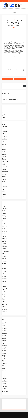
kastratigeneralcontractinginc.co (5, 161)
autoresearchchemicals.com (5, 391)
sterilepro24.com (4, 275)
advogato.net (3, 343)
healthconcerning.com (4, 236)
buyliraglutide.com (4, 138)
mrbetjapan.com (4, 358)
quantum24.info (4, 270)
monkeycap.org (4, 340)
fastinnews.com (4, 298)
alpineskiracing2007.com (5, 381)
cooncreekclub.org (4, 324)
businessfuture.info (4, 213)
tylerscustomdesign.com (5, 332)
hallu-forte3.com (4, 377)
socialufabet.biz (4, 149)
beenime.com (3, 283)
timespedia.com (4, 352)
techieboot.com (4, 130)
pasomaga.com (4, 194)
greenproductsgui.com (4, 235)
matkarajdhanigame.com (5, 216)
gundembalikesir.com (4, 131)
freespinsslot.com (4, 232)
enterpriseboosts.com (4, 345)
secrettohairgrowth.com (4, 362)
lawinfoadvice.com (4, 182)
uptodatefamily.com (4, 186)
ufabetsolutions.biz (4, 148)
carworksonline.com (4, 333)
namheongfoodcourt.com (5, 376)
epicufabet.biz (3, 153)
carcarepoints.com (4, 176)
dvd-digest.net (3, 373)
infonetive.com (4, 367)
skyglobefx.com (4, 264)
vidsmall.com (3, 273)
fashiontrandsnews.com (5, 158)
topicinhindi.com (4, 207)
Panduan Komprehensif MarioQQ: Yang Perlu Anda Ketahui (9, 94)
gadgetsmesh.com (4, 243)
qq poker (3, 116)
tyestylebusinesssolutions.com (5, 288)
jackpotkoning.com (4, 300)
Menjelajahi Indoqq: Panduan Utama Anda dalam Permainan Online (10, 99)
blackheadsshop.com (4, 278)
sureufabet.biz (3, 151)
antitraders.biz (3, 164)
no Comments (17, 25)
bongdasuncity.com (4, 231)
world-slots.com (4, 217)
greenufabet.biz (4, 145)
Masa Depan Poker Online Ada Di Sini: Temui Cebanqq (7, 78)
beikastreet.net (4, 322)
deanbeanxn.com (4, 215)
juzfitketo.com (3, 193)
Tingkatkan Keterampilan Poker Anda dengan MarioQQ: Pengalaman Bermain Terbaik (14, 22)
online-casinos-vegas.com (5, 385)
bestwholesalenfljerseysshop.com (6, 162)
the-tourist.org (3, 342)
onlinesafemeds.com (4, 139)
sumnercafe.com (4, 183)
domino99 (3, 114)
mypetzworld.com (4, 172)
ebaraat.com (3, 134)
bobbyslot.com (4, 225)
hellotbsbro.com (4, 245)
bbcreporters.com (4, 159)
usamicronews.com (4, 304)
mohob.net (3, 227)
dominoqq (3, 117)
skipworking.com (4, 350)
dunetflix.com (3, 184)
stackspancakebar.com (4, 375)
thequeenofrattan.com (4, 255)
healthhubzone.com (4, 133)
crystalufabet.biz (4, 154)
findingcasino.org (4, 259)
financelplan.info (4, 212)
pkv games (14, 19)
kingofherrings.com (4, 357)
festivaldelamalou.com (4, 328)
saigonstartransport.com (5, 366)
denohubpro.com (4, 256)
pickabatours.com (4, 211)
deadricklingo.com (4, 263)
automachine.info (4, 260)
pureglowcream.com (4, 361)
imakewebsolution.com (4, 218)
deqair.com (3, 178)
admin (9, 25)
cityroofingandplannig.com (5, 169)
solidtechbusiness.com (4, 276)
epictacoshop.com (4, 368)
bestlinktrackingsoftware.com (5, 290)
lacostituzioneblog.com (4, 188)
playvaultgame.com (4, 309)
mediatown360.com (4, 383)
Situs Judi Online (14, 12)
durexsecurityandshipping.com (5, 168)
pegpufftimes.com (4, 325)
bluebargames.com (4, 327)
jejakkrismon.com (4, 353)
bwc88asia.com (4, 174)
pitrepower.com (4, 382)
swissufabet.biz (4, 144)
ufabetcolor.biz (4, 146)
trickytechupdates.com (4, 388)
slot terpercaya (4, 110)
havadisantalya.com (4, 129)
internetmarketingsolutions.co (5, 251)
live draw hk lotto (4, 111)
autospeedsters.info (4, 261)
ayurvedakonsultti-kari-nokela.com (6, 163)
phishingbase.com (4, 306)
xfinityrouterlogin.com (4, 386)
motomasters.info (4, 268)
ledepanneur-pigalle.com (5, 372)
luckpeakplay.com (4, 303)
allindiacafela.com (4, 380)
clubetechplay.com (4, 295)
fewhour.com (3, 237)
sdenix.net (3, 341)
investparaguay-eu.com (4, 173)
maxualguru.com (4, 230)
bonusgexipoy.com (4, 294)
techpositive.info (4, 248)
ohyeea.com (3, 189)
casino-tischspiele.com (4, 347)
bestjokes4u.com (4, 223)
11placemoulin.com (4, 226)
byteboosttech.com (4, 135)
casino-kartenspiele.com (5, 346)
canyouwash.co (4, 128)
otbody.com (3, 348)
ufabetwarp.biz (4, 140)
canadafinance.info (4, 370)
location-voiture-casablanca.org (5, 279)
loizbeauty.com (4, 351)
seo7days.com (4, 360)
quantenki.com (4, 271)
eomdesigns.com (4, 266)
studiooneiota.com (4, 258)
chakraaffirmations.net (4, 222)
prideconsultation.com (4, 221)
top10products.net (4, 210)
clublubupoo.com (4, 291)
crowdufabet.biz (4, 156)
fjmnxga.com (3, 365)
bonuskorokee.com (4, 293)
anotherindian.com (4, 191)
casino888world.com (4, 285)
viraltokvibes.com (4, 338)
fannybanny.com (4, 299)
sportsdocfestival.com (4, 311)
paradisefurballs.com (4, 233)
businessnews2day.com (5, 274)
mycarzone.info (4, 269)
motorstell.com (4, 335)
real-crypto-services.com (5, 171)
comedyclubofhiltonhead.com (5, 280)
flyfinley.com (3, 220)
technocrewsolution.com (5, 337)
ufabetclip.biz (3, 141)
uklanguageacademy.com (5, 208)
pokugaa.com (3, 308)
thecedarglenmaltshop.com (5, 206)
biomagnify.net (4, 197)
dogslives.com (3, 253)
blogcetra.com (3, 250)
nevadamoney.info (4, 371)
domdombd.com (4, 296)
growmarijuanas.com (4, 240)
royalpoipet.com (4, 289)
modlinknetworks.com (4, 301)
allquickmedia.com (4, 355)
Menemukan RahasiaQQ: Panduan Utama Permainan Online (10, 96)
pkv (2, 112)
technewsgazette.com (4, 356)
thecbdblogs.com (4, 390)
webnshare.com (4, 241)
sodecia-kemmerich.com (5, 284)
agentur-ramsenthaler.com (5, 265)
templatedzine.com (4, 181)
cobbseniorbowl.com (4, 167)
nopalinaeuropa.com (4, 196)
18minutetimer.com (4, 238)
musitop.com (3, 187)
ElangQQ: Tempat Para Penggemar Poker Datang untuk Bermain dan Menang (20, 78)
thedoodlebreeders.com (5, 177)
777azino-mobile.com (4, 166)
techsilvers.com (4, 179)
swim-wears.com (4, 330)
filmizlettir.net (3, 323)
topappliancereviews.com (5, 387)
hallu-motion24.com (4, 378)
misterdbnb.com (4, 286)
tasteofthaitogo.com (4, 363)
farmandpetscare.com (4, 246)
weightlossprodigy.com (4, 228)
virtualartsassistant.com (4, 281)
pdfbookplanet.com (4, 254)
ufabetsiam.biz (4, 143)
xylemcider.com (4, 192)
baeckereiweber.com (4, 126)
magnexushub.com (4, 136)
